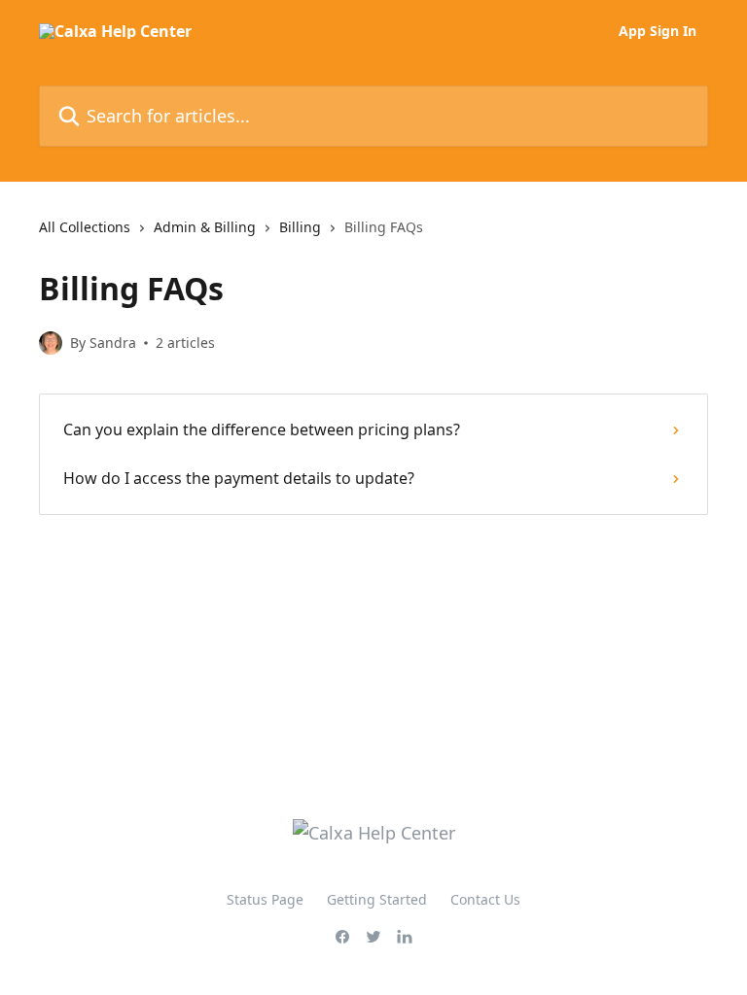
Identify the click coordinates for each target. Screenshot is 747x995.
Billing (300, 227)
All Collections (84, 227)
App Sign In (657, 31)
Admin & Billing (205, 227)
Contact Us (485, 899)
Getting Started (377, 899)
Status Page (265, 899)
